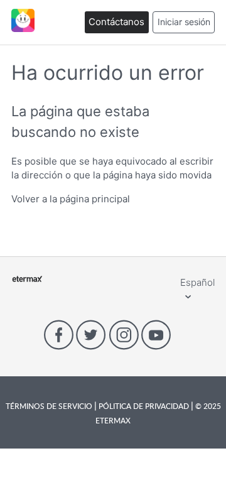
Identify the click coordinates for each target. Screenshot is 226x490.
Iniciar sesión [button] (184, 21)
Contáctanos (116, 22)
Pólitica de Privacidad (144, 406)
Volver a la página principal (70, 199)
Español (197, 282)
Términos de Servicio (50, 406)
